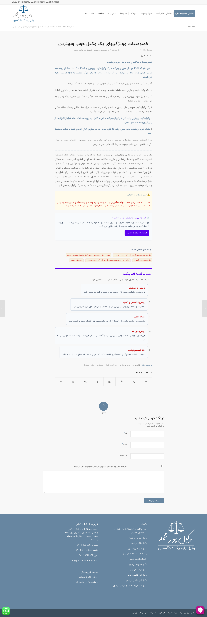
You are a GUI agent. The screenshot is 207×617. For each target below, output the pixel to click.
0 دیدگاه (115, 50)
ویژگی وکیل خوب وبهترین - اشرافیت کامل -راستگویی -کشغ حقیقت (113, 365)
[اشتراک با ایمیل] (61, 381)
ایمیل (124, 444)
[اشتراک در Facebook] (146, 381)
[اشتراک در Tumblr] (97, 381)
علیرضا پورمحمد (80, 50)
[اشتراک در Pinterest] (122, 381)
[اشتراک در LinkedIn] (109, 381)
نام (125, 433)
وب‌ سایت (123, 455)
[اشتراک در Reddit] (73, 381)
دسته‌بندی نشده (100, 50)
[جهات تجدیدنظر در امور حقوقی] (204, 308)
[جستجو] (86, 13)
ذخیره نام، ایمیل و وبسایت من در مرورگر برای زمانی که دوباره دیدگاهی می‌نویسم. (100, 466)
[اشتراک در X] (134, 381)
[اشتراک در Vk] (85, 381)
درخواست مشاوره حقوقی (137, 232)
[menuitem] (184, 13)
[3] (23, 13)
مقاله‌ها (191, 26)
